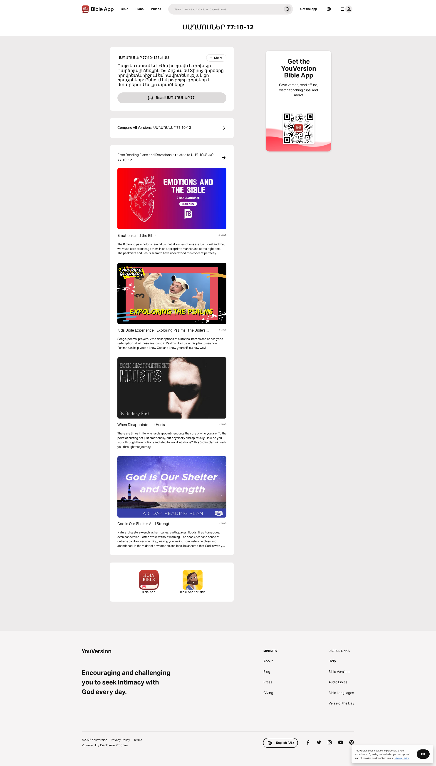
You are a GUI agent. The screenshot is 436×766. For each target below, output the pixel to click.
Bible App (148, 592)
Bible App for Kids (192, 592)
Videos (156, 9)
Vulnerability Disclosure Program (105, 745)
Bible (124, 9)
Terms (138, 740)
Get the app (308, 9)
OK (423, 754)
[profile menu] (345, 9)
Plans (140, 9)
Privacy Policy (120, 740)
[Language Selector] (328, 9)
